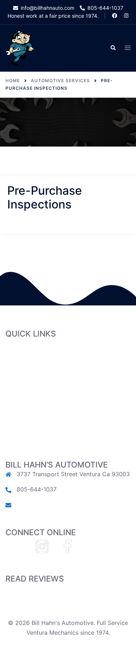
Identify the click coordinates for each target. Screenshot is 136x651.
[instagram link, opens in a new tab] (125, 15)
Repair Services (26, 368)
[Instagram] (42, 549)
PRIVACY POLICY (29, 436)
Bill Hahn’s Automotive (36, 348)
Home (13, 358)
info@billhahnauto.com (48, 504)
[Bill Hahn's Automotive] (19, 47)
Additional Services (31, 397)
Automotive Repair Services (43, 378)
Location (17, 417)
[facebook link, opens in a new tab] (114, 15)
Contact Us (21, 426)
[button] (113, 48)
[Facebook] (67, 549)
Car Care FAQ (24, 407)
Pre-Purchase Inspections (40, 388)
